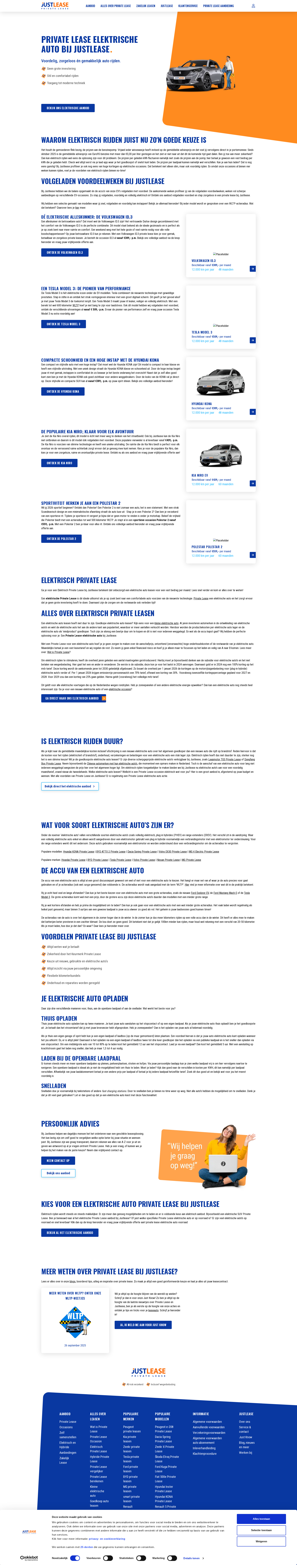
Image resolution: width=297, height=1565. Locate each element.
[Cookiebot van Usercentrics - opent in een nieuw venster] (29, 1558)
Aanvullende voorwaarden (209, 1427)
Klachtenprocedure (205, 1453)
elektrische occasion (120, 689)
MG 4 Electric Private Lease (204, 851)
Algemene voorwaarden (207, 1421)
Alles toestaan (261, 1518)
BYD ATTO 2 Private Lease (110, 851)
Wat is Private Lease (58, 652)
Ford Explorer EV (200, 893)
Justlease (167, 6)
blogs (72, 1281)
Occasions (66, 1427)
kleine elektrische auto (167, 623)
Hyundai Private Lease (73, 860)
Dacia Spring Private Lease (142, 851)
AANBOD (64, 1414)
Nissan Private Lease (168, 860)
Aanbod (90, 6)
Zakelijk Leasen (145, 6)
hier (77, 207)
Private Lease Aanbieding (218, 6)
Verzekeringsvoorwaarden (209, 1432)
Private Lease (201, 598)
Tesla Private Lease (120, 860)
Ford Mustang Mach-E (225, 893)
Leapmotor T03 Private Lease (224, 759)
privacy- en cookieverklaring (107, 1538)
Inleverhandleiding (204, 1448)
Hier (187, 884)
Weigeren (261, 1541)
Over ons (244, 1421)
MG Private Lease (191, 860)
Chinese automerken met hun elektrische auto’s (112, 763)
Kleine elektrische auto (97, 1491)
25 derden (86, 1547)
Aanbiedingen (67, 1452)
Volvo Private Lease (144, 860)
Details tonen (191, 1558)
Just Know (245, 1437)
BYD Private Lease (97, 860)
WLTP (76, 305)
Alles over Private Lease (116, 6)
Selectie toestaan (261, 1530)
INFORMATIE (201, 1414)
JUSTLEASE (246, 1414)
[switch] (108, 1558)
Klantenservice (188, 6)
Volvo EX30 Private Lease (173, 851)
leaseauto (153, 1310)
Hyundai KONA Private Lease (78, 851)
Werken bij (245, 1452)
